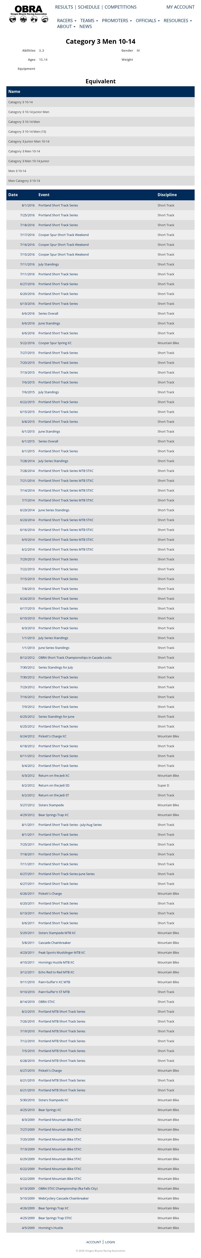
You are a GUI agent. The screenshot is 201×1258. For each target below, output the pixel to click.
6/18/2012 (27, 746)
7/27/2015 (27, 353)
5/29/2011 (27, 933)
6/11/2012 (27, 756)
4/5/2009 (28, 1228)
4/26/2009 (27, 1208)
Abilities (28, 50)
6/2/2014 (28, 549)
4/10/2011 (27, 962)
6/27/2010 (27, 1070)
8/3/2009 (28, 1119)
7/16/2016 (27, 244)
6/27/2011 (27, 874)
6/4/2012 (28, 765)
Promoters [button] (115, 20)
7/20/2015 (27, 362)
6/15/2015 (27, 412)
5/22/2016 (27, 343)
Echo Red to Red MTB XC (56, 972)
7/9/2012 (28, 706)
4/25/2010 (27, 1110)
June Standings (49, 323)
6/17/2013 (27, 608)
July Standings (48, 264)
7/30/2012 (27, 667)
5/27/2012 (27, 805)
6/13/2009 (27, 1188)
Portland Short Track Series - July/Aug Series (70, 824)
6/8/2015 (28, 421)
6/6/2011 (28, 923)
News (85, 26)
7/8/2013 (28, 588)
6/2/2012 (28, 785)
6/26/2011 (27, 893)
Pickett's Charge (50, 893)
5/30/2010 (27, 1100)
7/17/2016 (27, 235)
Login (110, 1242)
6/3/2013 (28, 628)
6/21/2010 (27, 1080)
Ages (31, 59)
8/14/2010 (27, 1001)
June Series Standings (53, 510)
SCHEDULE (89, 7)
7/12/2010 (27, 1041)
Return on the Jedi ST (53, 795)
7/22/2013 (27, 569)
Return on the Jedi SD (53, 785)
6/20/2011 (27, 903)
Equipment (26, 68)
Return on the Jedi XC (53, 775)
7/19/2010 (27, 1031)
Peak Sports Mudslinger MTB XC (61, 952)
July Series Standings (53, 461)
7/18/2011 (27, 854)
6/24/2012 (27, 736)
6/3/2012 (28, 775)
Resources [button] (176, 20)
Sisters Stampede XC (53, 1100)
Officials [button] (146, 20)
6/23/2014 (27, 510)
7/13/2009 (27, 1149)
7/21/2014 (27, 480)
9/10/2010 (27, 992)
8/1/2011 (28, 824)
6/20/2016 (27, 294)
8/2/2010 (28, 1011)
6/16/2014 (27, 529)
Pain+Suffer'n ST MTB (54, 992)
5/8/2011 (28, 942)
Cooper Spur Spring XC (55, 343)
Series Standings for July (55, 667)
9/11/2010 (27, 982)
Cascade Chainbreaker (54, 942)
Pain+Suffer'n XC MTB (54, 982)
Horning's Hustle (50, 1228)
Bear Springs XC (49, 1110)
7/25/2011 (27, 844)
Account (93, 1242)
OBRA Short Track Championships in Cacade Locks (75, 657)
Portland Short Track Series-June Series (66, 874)
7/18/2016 (27, 225)
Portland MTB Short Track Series (61, 1011)
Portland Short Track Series (58, 205)
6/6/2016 (28, 313)
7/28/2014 (27, 461)
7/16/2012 (27, 697)
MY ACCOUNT (180, 7)
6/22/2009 (27, 1169)
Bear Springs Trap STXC (55, 1218)
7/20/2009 (27, 1139)
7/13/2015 (27, 372)
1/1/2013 (28, 638)
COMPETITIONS (121, 7)
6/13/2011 (27, 913)
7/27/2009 (27, 1129)
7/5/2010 (28, 1051)
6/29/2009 (27, 1159)
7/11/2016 (27, 264)
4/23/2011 (27, 952)
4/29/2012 (27, 815)
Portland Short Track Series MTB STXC (65, 470)
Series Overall (48, 313)
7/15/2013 (27, 579)
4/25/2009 (27, 1218)
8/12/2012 (27, 657)
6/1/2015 (28, 431)
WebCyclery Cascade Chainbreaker (63, 1198)
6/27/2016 (27, 284)
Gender (127, 50)
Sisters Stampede (51, 805)
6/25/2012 (27, 716)
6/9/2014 (28, 539)
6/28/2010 (27, 1060)
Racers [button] (65, 20)
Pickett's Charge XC (52, 736)
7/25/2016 (27, 215)
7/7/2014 (28, 500)
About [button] (65, 26)
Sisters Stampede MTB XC (57, 933)
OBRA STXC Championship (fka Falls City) (68, 1188)
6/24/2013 (27, 598)
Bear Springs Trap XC (53, 815)
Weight (127, 59)
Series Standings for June (56, 716)
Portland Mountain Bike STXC (59, 1119)
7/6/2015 (28, 382)
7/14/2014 (27, 490)
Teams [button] (88, 20)
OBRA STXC (46, 1001)
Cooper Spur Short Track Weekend (63, 235)
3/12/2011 (27, 972)
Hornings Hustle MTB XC (56, 962)
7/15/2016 (27, 254)
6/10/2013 (27, 618)
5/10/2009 (27, 1198)
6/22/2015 (27, 402)
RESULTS (64, 7)
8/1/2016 (28, 205)
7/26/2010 (27, 1021)
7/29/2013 (27, 559)
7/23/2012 (27, 687)
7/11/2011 (27, 864)
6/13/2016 (27, 303)
